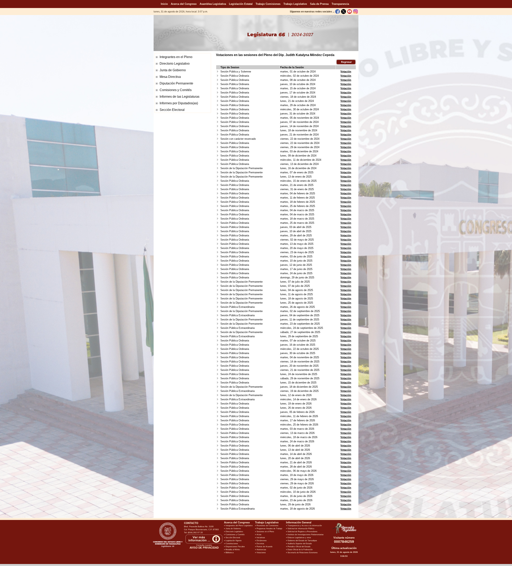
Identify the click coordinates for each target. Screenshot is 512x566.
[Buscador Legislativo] (344, 533)
